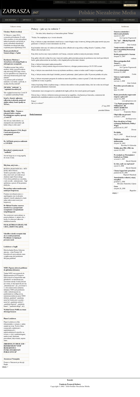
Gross (116, 186)
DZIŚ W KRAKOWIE (109, 20)
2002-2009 (71, 20)
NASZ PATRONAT (88, 20)
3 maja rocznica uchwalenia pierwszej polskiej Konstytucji (124, 49)
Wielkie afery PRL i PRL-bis (124, 148)
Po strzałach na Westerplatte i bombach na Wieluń (124, 156)
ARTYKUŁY (27, 20)
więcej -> (5, 367)
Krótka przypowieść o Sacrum (124, 54)
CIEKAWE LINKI (56, 20)
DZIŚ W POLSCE (129, 20)
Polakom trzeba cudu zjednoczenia (121, 140)
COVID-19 (40, 20)
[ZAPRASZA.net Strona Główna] (17, 15)
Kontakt (70, 380)
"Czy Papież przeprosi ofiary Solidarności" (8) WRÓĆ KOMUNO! (124, 106)
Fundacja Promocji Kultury (70, 384)
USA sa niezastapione (121, 70)
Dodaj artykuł (130, 5)
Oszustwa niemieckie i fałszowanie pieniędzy (121, 33)
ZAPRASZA (77, 2)
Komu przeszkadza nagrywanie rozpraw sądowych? (125, 96)
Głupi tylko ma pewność (122, 115)
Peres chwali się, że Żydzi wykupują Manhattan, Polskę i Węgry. (125, 123)
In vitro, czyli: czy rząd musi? (124, 164)
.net (60, 2)
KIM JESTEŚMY (10, 20)
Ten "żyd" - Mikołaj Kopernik (124, 41)
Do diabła (117, 132)
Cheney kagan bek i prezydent (124, 171)
